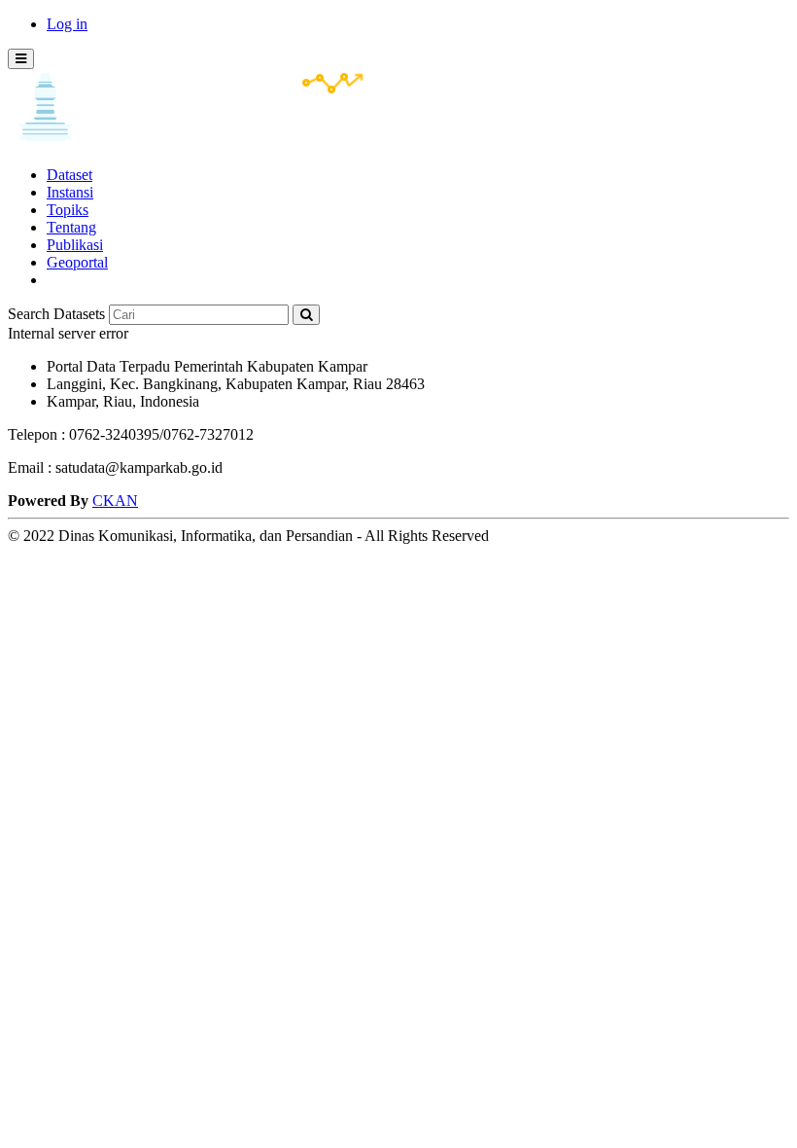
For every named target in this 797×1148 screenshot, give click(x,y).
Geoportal (77, 262)
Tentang (71, 227)
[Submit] (306, 315)
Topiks (67, 209)
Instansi (70, 192)
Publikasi (75, 244)
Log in (67, 24)
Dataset (69, 174)
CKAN (115, 500)
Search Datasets (56, 313)
